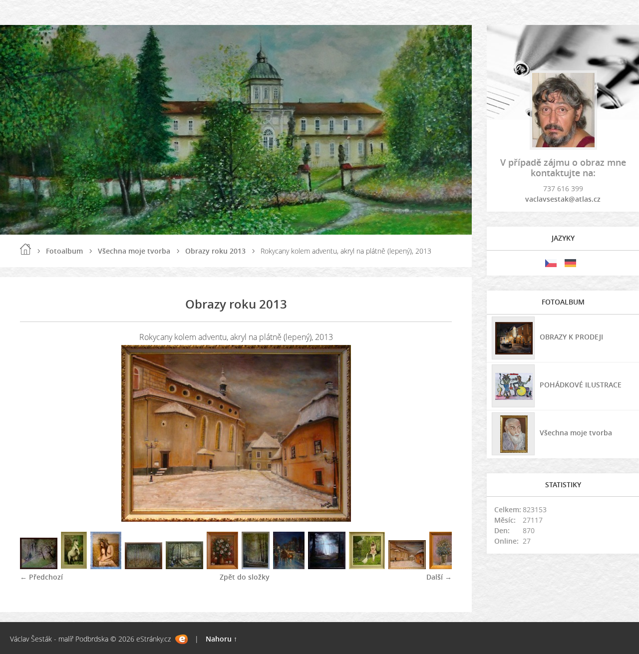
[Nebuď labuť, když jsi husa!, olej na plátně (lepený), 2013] (367, 566)
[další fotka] (435, 433)
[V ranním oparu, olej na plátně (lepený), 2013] (326, 566)
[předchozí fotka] (36, 433)
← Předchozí (41, 577)
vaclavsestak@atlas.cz (563, 199)
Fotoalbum (64, 251)
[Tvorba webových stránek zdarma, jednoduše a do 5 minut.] (181, 639)
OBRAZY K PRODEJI (571, 336)
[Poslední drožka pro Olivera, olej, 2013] (289, 566)
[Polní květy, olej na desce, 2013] (222, 566)
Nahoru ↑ (221, 639)
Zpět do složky (245, 577)
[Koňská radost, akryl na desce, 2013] (74, 566)
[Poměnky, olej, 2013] (444, 566)
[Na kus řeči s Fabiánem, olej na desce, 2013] (184, 566)
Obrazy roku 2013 (215, 251)
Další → (439, 577)
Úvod (25, 249)
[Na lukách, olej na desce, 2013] (105, 566)
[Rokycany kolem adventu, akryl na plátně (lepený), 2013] (407, 566)
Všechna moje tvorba (134, 251)
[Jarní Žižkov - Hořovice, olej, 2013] (38, 566)
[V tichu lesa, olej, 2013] (256, 566)
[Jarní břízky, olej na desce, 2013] (143, 566)
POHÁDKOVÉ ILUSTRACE (581, 384)
